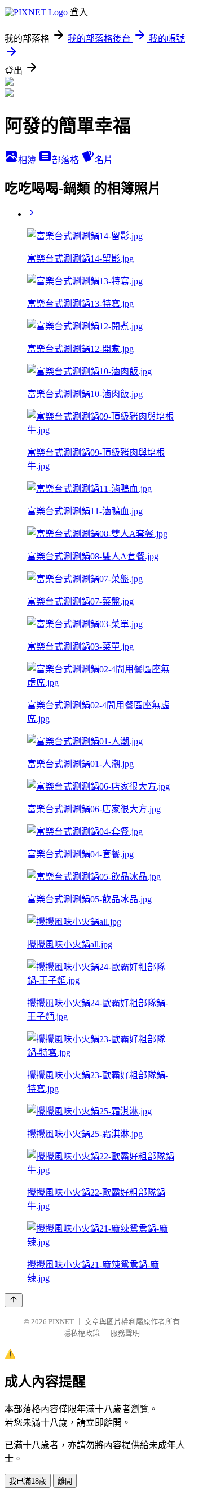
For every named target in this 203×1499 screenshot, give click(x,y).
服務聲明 (125, 1333)
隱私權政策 (81, 1333)
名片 (104, 160)
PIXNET (61, 1321)
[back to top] (14, 1300)
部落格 (66, 160)
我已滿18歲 (27, 1481)
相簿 (28, 160)
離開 (65, 1481)
